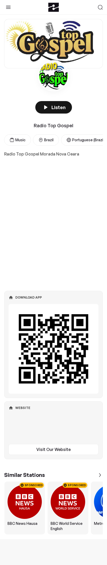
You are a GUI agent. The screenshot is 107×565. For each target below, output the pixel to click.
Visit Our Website (53, 449)
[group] (53, 508)
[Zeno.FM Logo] (53, 7)
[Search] (100, 7)
